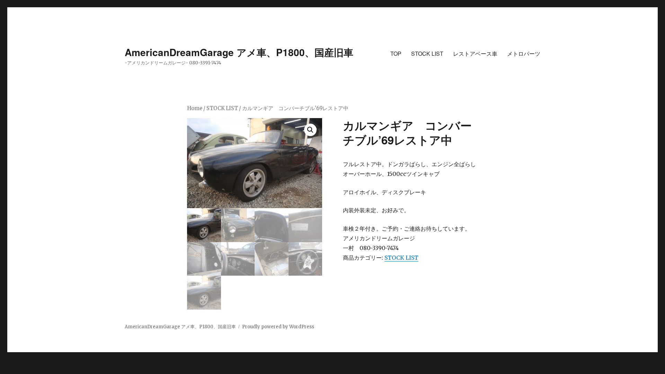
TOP (395, 53)
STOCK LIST (427, 53)
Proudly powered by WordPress (278, 327)
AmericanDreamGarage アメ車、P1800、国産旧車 (239, 52)
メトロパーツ (523, 53)
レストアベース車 (475, 53)
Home (194, 108)
